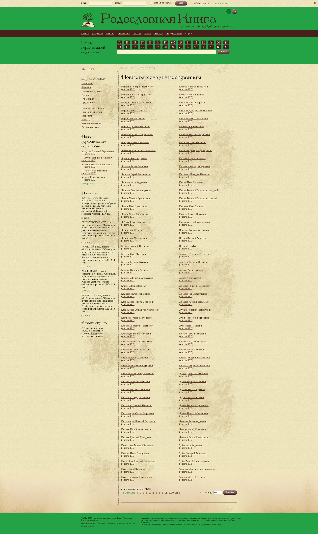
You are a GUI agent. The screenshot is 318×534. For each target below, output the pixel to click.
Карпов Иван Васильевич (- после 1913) (192, 183)
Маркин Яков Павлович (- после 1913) (133, 120)
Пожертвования (87, 526)
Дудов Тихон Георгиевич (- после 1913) (191, 398)
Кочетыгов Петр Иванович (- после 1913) (134, 359)
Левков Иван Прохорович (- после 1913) (134, 207)
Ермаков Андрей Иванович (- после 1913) (193, 343)
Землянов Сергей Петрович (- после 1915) (193, 478)
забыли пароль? (202, 3)
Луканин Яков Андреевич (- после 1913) (134, 159)
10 (166, 493)
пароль (118, 3)
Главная (85, 33)
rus (229, 11)
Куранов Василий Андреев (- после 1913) (134, 271)
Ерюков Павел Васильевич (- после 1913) (192, 335)
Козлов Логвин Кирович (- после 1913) (191, 96)
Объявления (124, 33)
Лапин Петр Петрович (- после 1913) (132, 231)
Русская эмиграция (90, 127)
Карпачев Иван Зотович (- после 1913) (191, 207)
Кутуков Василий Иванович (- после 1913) (135, 247)
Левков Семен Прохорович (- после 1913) (134, 215)
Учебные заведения (91, 123)
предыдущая (129, 493)
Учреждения (87, 99)
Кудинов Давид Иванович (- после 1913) (134, 287)
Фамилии (86, 87)
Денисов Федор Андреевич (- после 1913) (192, 422)
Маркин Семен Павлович (94, 172)
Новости (110, 33)
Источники (87, 83)
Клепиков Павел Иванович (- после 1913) (192, 143)
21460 (94, 333)
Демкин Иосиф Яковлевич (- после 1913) (192, 430)
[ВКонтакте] (89, 69)
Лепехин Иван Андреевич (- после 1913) (134, 183)
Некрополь (86, 116)
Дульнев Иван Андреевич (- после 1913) (192, 390)
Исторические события (92, 108)
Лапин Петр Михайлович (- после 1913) (134, 239)
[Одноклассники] (92, 69)
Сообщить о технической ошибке (121, 523)
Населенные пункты (91, 91)
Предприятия (88, 102)
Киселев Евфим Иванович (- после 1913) (192, 159)
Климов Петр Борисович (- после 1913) (191, 127)
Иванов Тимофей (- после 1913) (188, 247)
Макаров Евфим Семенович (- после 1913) (135, 143)
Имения (85, 95)
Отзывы (137, 33)
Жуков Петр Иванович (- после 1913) (190, 327)
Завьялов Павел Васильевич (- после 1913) (193, 295)
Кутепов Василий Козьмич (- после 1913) (134, 263)
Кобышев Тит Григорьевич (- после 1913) (192, 104)
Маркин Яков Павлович (93, 178)
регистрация (220, 3)
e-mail (84, 3)
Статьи (147, 33)
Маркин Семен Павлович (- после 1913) (134, 112)
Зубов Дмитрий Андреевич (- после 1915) (193, 454)
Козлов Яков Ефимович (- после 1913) (133, 470)
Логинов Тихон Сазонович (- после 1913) (134, 167)
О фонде (158, 33)
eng (234, 11)
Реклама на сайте (88, 523)
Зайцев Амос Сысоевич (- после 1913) (191, 279)
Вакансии (101, 523)
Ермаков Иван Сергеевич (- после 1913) (191, 351)
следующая (174, 493)
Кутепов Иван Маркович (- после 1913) (133, 255)
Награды (85, 119)
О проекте (97, 33)
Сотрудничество (174, 33)
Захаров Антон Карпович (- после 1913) (192, 271)
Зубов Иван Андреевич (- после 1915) (190, 446)
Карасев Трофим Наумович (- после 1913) (192, 215)
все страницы (88, 183)
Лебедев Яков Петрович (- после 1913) (133, 223)
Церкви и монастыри (92, 112)
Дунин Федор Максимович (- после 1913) (192, 382)
